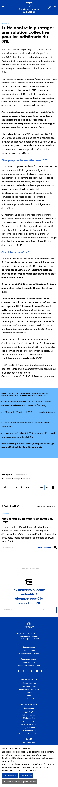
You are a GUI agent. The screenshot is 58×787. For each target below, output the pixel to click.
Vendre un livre (29, 721)
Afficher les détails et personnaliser (20, 781)
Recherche (55, 7)
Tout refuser (26, 775)
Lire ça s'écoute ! (29, 686)
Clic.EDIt (29, 693)
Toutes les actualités (46, 506)
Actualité (7, 479)
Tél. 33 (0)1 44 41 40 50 (29, 639)
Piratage (16, 479)
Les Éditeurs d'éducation (29, 689)
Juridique (26, 479)
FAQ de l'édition (29, 728)
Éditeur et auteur (29, 715)
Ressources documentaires (29, 734)
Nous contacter (29, 662)
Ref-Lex (29, 696)
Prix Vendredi (29, 699)
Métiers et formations (29, 724)
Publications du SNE (29, 731)
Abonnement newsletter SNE (29, 665)
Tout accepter (10, 775)
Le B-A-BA (29, 712)
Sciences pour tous (29, 683)
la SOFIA (18, 306)
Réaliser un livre (29, 718)
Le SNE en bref (29, 743)
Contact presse (29, 650)
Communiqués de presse (29, 654)
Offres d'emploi (29, 704)
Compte (49, 7)
